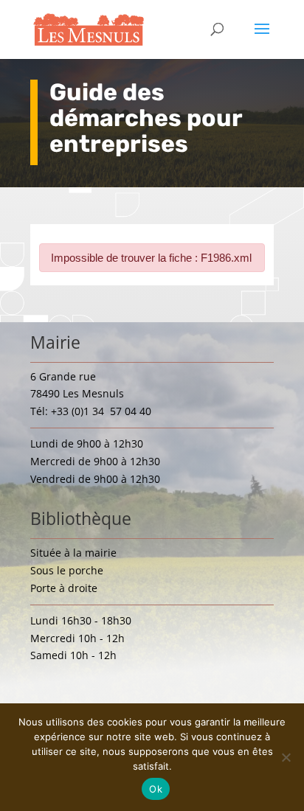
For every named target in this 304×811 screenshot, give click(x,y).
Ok (155, 789)
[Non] (285, 757)
